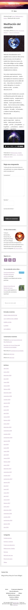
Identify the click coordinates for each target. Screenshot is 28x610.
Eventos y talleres (8, 541)
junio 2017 (6, 489)
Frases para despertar (9, 545)
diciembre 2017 (7, 468)
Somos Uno (14, 3)
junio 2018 (6, 448)
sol (8, 156)
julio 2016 (6, 527)
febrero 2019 (7, 420)
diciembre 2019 (7, 392)
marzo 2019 (7, 417)
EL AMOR (6, 325)
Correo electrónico (9, 208)
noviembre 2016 (8, 513)
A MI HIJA (11, 354)
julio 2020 (6, 379)
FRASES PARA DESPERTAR (10, 315)
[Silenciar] (18, 146)
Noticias (6, 552)
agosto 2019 (7, 403)
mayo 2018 (6, 451)
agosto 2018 (7, 441)
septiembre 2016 (8, 520)
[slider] (21, 146)
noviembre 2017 (8, 472)
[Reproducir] (5, 146)
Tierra (10, 156)
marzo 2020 (7, 385)
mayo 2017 (6, 493)
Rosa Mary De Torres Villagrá (11, 345)
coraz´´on (15, 154)
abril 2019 (6, 413)
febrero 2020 (7, 389)
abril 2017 (6, 496)
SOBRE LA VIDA (7, 322)
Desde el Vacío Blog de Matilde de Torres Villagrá (9, 288)
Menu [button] (15, 11)
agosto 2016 (7, 524)
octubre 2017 (7, 475)
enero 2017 (6, 506)
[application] (14, 146)
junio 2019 (6, 410)
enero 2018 (6, 465)
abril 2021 (6, 368)
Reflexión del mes (8, 555)
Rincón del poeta (8, 559)
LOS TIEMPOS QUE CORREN (11, 318)
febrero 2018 (7, 461)
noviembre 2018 (8, 430)
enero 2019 (6, 423)
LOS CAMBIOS (7, 329)
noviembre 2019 (8, 396)
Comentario (7, 175)
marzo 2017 (7, 499)
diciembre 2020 (7, 375)
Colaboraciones (8, 538)
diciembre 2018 (7, 427)
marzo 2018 (7, 458)
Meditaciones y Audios (16, 152)
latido (5, 156)
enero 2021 (6, 372)
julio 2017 (6, 486)
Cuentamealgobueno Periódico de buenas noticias (9, 274)
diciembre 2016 (7, 510)
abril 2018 (6, 455)
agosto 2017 (7, 482)
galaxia (21, 154)
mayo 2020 (6, 382)
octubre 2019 (7, 399)
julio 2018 (6, 444)
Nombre (6, 200)
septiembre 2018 (8, 437)
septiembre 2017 (8, 479)
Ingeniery (15, 605)
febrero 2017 (7, 503)
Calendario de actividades (10, 347)
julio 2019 (6, 406)
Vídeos (5, 562)
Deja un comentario (14, 32)
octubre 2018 (7, 434)
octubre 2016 (7, 517)
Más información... (18, 248)
